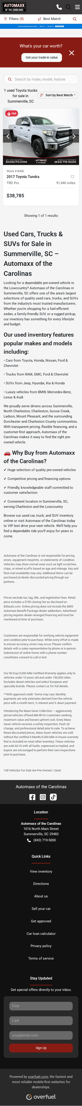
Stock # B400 (15, 171)
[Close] (72, 53)
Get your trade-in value (42, 57)
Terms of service (41, 958)
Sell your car (41, 909)
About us (41, 896)
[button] (59, 7)
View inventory (41, 871)
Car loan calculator (41, 934)
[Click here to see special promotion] (41, 26)
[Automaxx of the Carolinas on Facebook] (30, 797)
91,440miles (65, 183)
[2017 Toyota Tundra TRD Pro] (41, 136)
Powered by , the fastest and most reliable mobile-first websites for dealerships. (41, 1082)
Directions (41, 884)
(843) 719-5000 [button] (44, 840)
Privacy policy (41, 946)
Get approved (41, 921)
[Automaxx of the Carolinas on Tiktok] (51, 797)
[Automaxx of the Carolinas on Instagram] (41, 797)
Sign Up (41, 1048)
